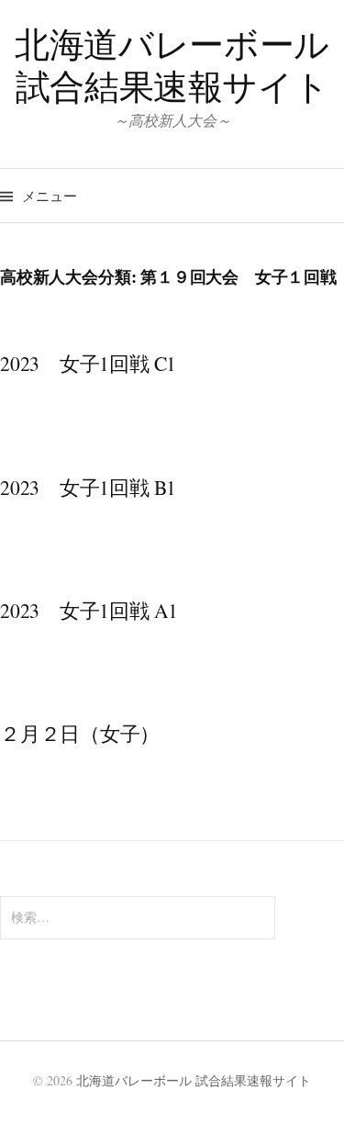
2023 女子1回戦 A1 (89, 610)
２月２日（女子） (80, 733)
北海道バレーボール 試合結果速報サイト (172, 64)
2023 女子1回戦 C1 (88, 363)
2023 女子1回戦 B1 (88, 487)
